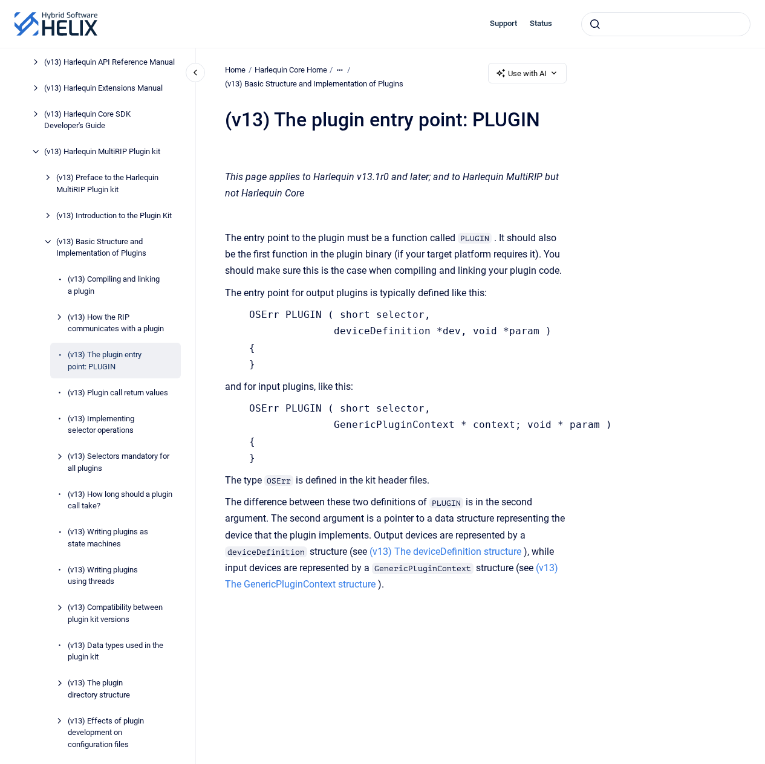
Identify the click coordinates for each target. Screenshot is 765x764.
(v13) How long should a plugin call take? (120, 500)
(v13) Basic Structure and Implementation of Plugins (101, 247)
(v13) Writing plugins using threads (103, 575)
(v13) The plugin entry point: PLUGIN (105, 360)
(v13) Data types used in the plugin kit (115, 651)
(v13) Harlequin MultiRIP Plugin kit (102, 151)
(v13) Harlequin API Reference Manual (109, 61)
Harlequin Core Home (291, 69)
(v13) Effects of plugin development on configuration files (106, 732)
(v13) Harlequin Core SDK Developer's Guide (87, 120)
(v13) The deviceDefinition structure (445, 551)
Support (503, 23)
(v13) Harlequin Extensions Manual (103, 87)
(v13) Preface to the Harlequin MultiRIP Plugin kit (107, 183)
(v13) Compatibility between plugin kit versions (115, 613)
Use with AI (527, 73)
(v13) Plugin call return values (118, 392)
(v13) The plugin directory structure (99, 688)
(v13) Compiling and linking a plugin (114, 285)
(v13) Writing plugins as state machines (108, 537)
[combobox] (666, 24)
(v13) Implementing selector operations (101, 424)
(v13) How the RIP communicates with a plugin (116, 323)
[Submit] (595, 24)
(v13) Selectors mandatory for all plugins (118, 462)
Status (541, 23)
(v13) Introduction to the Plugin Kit (114, 215)
